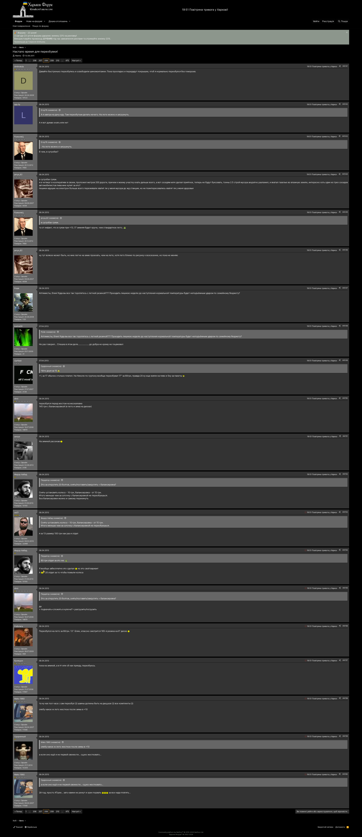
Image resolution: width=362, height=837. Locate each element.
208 (46, 60)
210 (57, 60)
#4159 (345, 736)
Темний (19, 827)
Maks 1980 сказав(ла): (51, 742)
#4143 (345, 136)
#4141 (345, 66)
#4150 (345, 398)
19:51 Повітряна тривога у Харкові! (205, 9)
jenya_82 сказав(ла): (50, 218)
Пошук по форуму (40, 26)
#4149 (345, 360)
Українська (32, 827)
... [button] (30, 60)
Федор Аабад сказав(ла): (52, 518)
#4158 (345, 698)
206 (34, 60)
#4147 (345, 288)
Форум (18, 21)
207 (40, 60)
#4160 (345, 774)
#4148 (345, 326)
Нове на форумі (34, 21)
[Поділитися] (340, 66)
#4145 (345, 212)
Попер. (19, 60)
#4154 (345, 550)
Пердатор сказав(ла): (50, 480)
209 (52, 60)
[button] (45, 21)
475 (67, 60)
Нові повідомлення (21, 26)
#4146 (345, 250)
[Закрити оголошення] (346, 32)
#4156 (345, 626)
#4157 (345, 660)
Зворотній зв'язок (325, 827)
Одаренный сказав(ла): (51, 366)
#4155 (345, 588)
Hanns (18, 55)
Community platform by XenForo (181, 832)
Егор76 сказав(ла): (49, 110)
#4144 (345, 174)
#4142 (345, 104)
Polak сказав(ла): (48, 332)
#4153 (345, 512)
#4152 (345, 474)
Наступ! (75, 60)
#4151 (345, 436)
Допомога (340, 827)
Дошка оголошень (58, 21)
